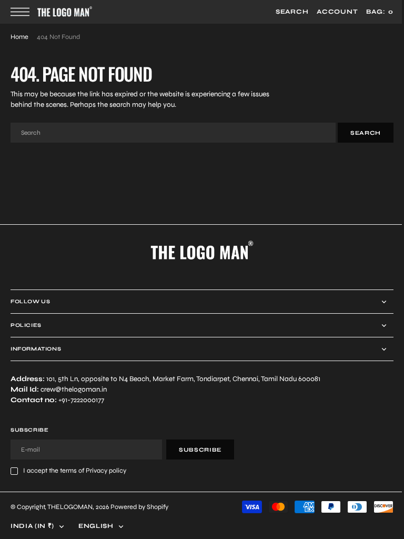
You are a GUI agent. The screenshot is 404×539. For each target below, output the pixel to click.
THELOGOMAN (70, 507)
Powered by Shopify (139, 507)
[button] (23, 11)
